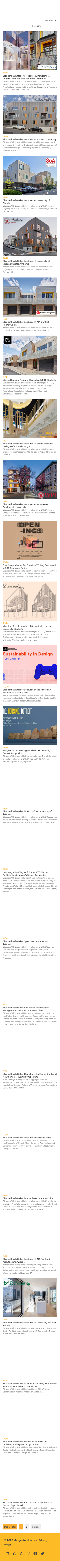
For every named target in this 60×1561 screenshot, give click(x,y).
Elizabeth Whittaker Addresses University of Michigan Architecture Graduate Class (26, 1009)
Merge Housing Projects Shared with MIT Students (29, 379)
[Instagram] (28, 1553)
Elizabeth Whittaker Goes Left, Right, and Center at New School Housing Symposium (30, 1075)
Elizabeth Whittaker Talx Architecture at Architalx (28, 1198)
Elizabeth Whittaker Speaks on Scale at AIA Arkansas (25, 942)
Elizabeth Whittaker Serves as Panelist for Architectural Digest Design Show (25, 1443)
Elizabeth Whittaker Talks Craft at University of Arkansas (27, 812)
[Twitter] (42, 1553)
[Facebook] (35, 1553)
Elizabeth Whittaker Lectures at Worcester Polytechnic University (25, 505)
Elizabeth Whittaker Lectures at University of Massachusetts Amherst (26, 262)
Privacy (42, 1540)
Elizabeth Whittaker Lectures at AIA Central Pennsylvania (26, 323)
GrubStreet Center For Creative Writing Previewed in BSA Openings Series (29, 566)
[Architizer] (21, 1553)
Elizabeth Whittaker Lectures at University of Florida (26, 201)
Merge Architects (24, 1540)
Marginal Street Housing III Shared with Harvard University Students (28, 627)
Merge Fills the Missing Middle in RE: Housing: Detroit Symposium (27, 752)
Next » (35, 1526)
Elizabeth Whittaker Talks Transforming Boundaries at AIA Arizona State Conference (30, 1385)
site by (7, 1544)
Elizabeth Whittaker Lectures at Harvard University (29, 139)
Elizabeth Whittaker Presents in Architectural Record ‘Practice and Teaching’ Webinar (26, 77)
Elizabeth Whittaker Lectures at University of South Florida (29, 1324)
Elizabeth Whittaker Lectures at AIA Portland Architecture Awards (26, 1260)
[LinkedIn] (7, 1553)
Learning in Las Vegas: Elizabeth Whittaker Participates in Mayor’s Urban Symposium (25, 873)
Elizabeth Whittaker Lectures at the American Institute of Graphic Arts (27, 691)
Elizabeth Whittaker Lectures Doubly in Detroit (27, 1137)
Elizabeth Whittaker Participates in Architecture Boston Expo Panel (28, 1504)
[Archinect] (14, 1553)
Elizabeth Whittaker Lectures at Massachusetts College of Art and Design (28, 445)
